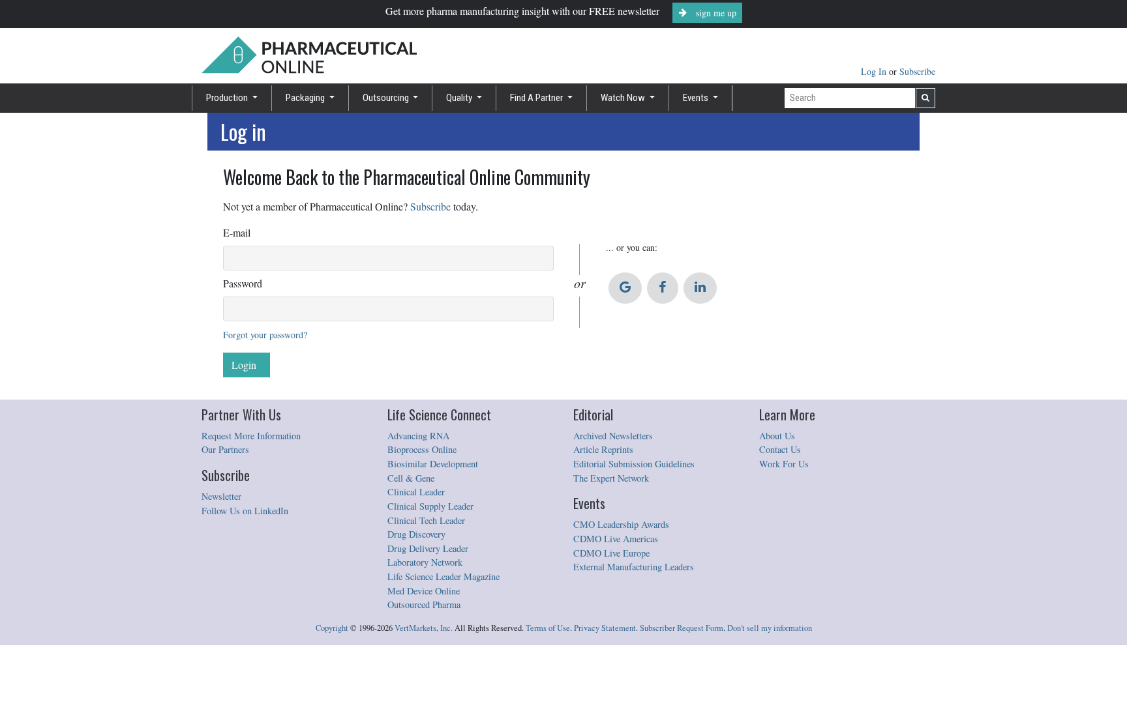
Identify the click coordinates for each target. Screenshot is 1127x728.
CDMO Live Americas (615, 538)
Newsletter (221, 496)
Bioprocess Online (422, 449)
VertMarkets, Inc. (424, 627)
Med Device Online (423, 591)
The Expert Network (611, 478)
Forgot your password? (265, 334)
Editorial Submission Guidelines (634, 464)
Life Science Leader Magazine (443, 576)
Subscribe (917, 71)
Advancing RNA (418, 436)
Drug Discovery (416, 534)
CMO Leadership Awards (621, 524)
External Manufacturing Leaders (633, 567)
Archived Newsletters (613, 436)
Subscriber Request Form (681, 627)
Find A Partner (537, 98)
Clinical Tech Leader (426, 520)
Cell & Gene (410, 478)
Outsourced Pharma (423, 604)
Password (242, 283)
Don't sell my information (769, 627)
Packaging (306, 98)
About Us (777, 436)
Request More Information (251, 436)
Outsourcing (387, 98)
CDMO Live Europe (611, 553)
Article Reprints (603, 449)
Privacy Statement (605, 627)
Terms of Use (548, 627)
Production (228, 98)
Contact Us (780, 449)
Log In (875, 71)
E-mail (236, 232)
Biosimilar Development (432, 464)
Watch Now (624, 98)
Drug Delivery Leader (427, 548)
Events (696, 98)
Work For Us (784, 464)
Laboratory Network (424, 562)
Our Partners (225, 449)
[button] (625, 288)
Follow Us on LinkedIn (245, 510)
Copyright (332, 627)
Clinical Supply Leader (430, 506)
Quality (460, 98)
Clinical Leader (416, 492)
